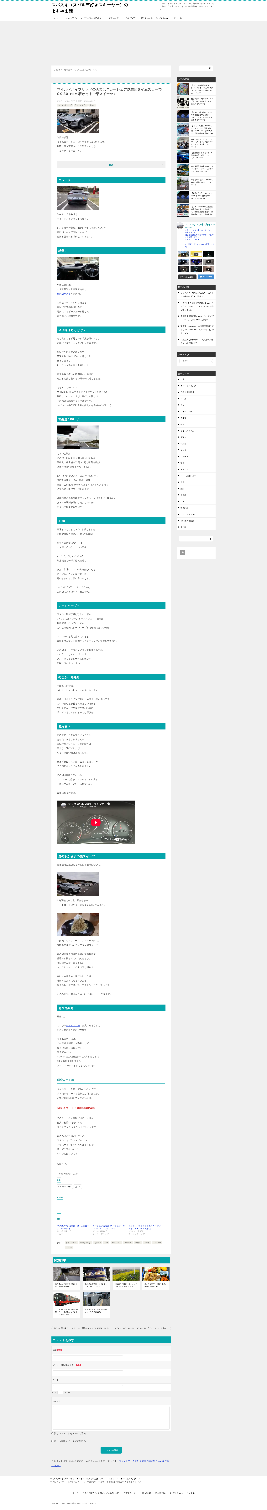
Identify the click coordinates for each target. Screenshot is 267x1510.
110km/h (157, 1243)
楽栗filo (98, 1243)
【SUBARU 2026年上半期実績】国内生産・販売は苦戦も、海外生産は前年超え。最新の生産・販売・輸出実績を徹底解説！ (202, 210)
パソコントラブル (188, 514)
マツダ (147, 1243)
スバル (183, 398)
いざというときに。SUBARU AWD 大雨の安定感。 (202, 182)
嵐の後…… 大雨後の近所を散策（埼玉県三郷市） (66, 1285)
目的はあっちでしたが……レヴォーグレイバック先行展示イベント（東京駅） (202, 143)
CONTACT (130, 18)
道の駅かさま (64, 293)
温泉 (182, 463)
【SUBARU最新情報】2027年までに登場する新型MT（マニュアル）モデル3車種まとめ (201, 116)
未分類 (183, 527)
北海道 (183, 443)
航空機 (183, 495)
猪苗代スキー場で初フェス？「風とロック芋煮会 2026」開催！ (202, 101)
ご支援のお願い (113, 18)
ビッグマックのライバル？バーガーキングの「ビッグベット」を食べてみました (142, 1328)
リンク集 (178, 18)
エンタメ (184, 450)
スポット (184, 469)
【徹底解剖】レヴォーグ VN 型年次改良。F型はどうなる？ (201, 155)
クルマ (183, 418)
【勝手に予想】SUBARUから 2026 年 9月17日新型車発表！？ (202, 195)
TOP (78, 1479)
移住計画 (184, 508)
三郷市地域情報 (187, 392)
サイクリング (186, 411)
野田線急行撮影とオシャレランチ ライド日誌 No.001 (126, 1285)
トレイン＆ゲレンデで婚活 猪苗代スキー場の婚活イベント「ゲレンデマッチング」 (66, 1311)
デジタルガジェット (189, 475)
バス (182, 501)
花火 (182, 379)
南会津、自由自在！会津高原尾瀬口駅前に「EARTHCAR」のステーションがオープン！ (197, 329)
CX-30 (69, 1247)
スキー (183, 405)
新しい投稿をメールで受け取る (70, 1441)
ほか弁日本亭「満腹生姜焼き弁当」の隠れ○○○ (155, 1285)
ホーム (56, 18)
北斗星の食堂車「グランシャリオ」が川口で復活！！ (96, 1285)
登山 (182, 482)
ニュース (184, 456)
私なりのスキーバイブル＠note (154, 18)
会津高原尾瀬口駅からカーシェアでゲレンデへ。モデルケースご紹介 (202, 168)
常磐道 (138, 1243)
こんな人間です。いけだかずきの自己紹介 (82, 18)
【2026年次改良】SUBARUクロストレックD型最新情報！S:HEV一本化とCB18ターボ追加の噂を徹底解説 (202, 129)
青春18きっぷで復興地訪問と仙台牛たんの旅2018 (96, 1310)
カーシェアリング (65, 105)
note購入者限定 (187, 521)
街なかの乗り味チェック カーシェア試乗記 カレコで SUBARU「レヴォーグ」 (82, 1328)
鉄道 (182, 424)
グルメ (92, 105)
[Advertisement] (133, 41)
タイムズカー (73, 1025)
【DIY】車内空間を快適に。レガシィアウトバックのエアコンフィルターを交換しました (202, 89)
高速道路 (128, 1243)
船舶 (182, 488)
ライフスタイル (80, 105)
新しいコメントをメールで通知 (70, 1433)
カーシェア (116, 1243)
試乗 (106, 1243)
